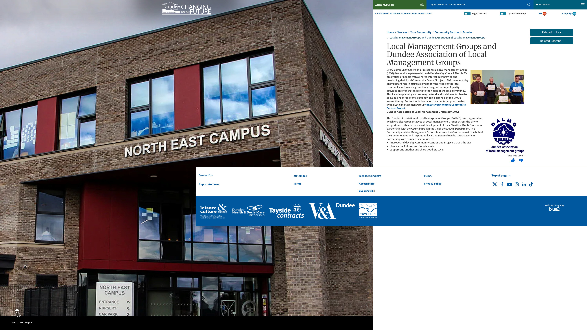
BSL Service (366, 191)
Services (402, 32)
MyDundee (300, 175)
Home (390, 32)
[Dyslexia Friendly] (503, 13)
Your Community (420, 32)
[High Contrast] (467, 13)
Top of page (499, 175)
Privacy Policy (432, 183)
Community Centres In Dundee (453, 32)
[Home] (186, 7)
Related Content (550, 41)
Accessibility (367, 183)
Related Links (551, 32)
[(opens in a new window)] (214, 211)
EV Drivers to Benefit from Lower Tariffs (411, 13)
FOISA (428, 175)
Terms (297, 183)
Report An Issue (209, 184)
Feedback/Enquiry (370, 175)
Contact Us (206, 175)
